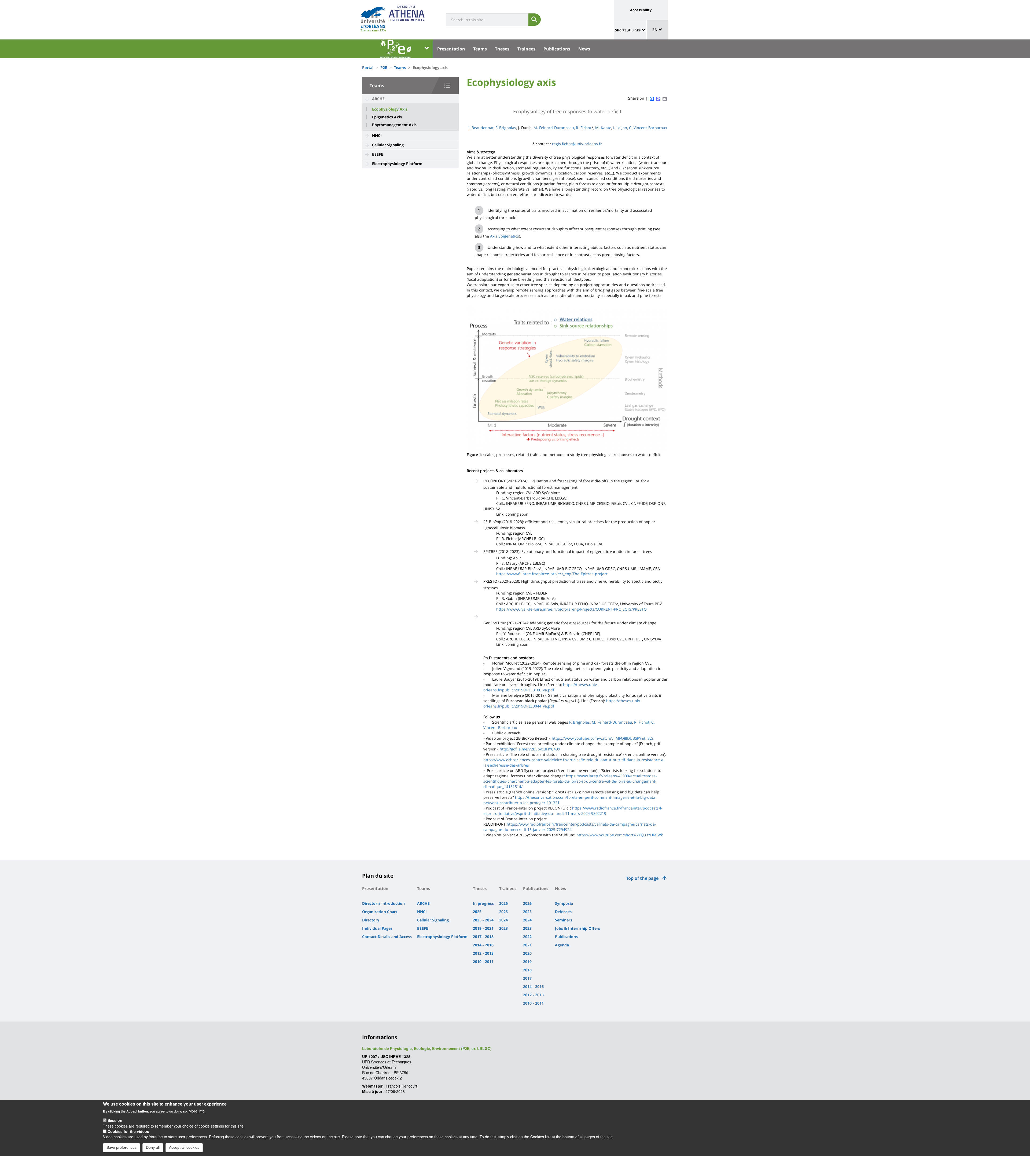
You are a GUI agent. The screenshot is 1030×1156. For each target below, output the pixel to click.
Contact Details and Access (387, 936)
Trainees (526, 49)
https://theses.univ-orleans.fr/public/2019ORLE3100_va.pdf (540, 687)
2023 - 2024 (483, 919)
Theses (502, 49)
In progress (483, 903)
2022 (527, 936)
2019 (527, 961)
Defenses (563, 911)
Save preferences (121, 1147)
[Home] (373, 17)
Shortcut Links (628, 30)
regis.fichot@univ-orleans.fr (577, 143)
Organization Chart (379, 911)
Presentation (451, 49)
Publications (556, 49)
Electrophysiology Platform (397, 163)
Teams (480, 49)
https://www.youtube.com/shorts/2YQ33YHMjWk (619, 834)
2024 (503, 919)
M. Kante (603, 127)
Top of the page (642, 878)
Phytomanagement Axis (394, 125)
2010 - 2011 (483, 961)
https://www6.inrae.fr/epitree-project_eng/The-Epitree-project (552, 573)
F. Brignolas (505, 127)
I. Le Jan (620, 127)
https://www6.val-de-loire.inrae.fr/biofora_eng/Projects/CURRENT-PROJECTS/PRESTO (571, 609)
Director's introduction (383, 903)
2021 (527, 944)
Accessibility (641, 10)
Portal (367, 67)
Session (115, 1120)
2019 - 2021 (483, 928)
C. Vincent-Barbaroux (648, 127)
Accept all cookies (184, 1147)
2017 (527, 978)
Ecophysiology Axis (389, 109)
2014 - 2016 (483, 944)
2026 (503, 903)
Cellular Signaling (388, 144)
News (584, 49)
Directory (370, 919)
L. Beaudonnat (481, 127)
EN (655, 29)
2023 (503, 928)
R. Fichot (583, 127)
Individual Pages (377, 928)
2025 (477, 911)
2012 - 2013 (483, 953)
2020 (527, 953)
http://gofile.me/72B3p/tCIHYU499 (530, 749)
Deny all (153, 1147)
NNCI (377, 135)
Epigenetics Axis (387, 117)
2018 (527, 969)
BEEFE (377, 154)
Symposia (564, 903)
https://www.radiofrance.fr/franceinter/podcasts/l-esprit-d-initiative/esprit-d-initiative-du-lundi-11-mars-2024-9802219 (573, 810)
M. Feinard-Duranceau (554, 127)
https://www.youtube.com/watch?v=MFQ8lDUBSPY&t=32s (603, 738)
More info (197, 1111)
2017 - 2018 (483, 936)
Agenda (562, 944)
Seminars (563, 919)
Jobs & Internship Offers (577, 928)
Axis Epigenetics (504, 236)
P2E (383, 67)
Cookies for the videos (128, 1131)
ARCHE (378, 98)
